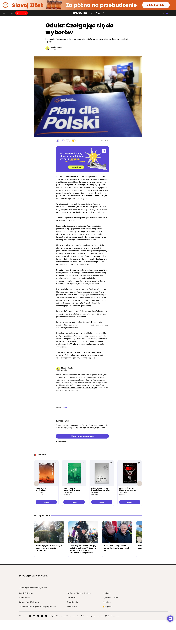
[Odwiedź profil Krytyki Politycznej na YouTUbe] (42, 616)
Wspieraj (23, 13)
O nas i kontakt (72, 602)
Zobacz (46, 502)
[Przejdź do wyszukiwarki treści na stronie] (12, 13)
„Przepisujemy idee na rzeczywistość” (33, 588)
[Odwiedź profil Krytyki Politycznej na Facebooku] (30, 616)
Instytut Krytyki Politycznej (29, 602)
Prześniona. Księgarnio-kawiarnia (79, 593)
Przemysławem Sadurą (72, 388)
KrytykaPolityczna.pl (26, 593)
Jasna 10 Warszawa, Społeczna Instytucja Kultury (37, 606)
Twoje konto (107, 602)
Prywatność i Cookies (110, 598)
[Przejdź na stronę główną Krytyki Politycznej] (34, 575)
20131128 (66, 408)
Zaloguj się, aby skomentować (82, 436)
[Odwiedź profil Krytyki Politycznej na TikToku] (38, 616)
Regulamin (106, 593)
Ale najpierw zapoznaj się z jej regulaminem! (89, 428)
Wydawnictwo (24, 598)
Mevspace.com (100, 616)
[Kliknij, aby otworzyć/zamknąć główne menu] (4, 13)
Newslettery (71, 598)
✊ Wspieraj (107, 606)
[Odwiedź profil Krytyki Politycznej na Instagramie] (34, 616)
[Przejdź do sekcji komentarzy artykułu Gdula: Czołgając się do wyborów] (68, 140)
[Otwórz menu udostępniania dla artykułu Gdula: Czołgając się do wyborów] (63, 140)
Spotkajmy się (72, 606)
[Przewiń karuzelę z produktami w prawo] (139, 483)
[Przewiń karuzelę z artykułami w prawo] (139, 539)
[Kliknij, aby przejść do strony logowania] (163, 13)
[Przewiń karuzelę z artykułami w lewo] (36, 539)
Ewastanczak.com (116, 616)
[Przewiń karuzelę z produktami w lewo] (36, 483)
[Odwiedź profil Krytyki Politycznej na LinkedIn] (46, 616)
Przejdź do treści (10, 5)
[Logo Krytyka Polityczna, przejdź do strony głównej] (88, 12)
